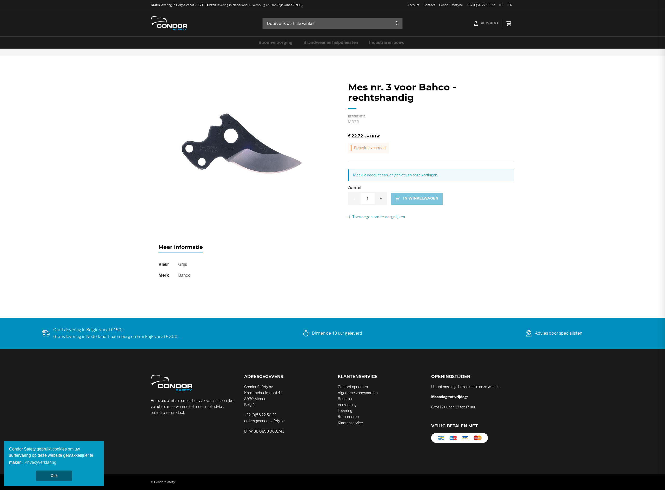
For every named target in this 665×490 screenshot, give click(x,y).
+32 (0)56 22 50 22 (481, 5)
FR (510, 5)
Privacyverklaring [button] (40, 462)
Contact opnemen (353, 387)
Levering (345, 410)
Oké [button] (54, 476)
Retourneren (348, 416)
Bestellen (345, 398)
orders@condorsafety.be (264, 421)
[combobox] (332, 23)
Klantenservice (350, 423)
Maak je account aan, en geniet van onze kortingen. (395, 175)
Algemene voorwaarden (358, 392)
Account (413, 5)
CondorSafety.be (451, 5)
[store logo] (169, 23)
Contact (429, 5)
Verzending (347, 404)
